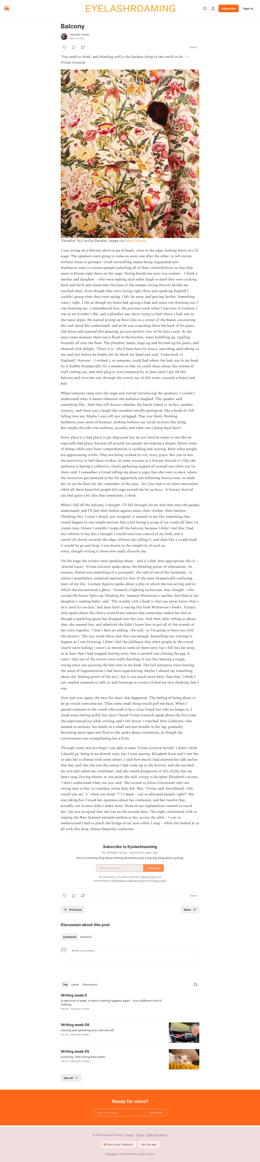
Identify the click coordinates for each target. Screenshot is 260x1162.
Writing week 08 (75, 1025)
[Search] (205, 8)
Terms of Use (148, 876)
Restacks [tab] (85, 937)
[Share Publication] (213, 8)
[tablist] (77, 937)
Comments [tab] (70, 937)
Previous (75, 909)
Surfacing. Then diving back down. (83, 1057)
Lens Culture (135, 241)
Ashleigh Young (79, 34)
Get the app (148, 1144)
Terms (140, 1135)
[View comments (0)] (73, 47)
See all (68, 1078)
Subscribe (229, 8)
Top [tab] (65, 984)
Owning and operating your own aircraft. (88, 1030)
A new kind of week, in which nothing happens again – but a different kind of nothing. (111, 1002)
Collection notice (156, 1135)
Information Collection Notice (129, 880)
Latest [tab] (75, 984)
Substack (111, 1154)
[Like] (64, 47)
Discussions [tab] (90, 984)
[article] (130, 1004)
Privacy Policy (158, 880)
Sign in (248, 8)
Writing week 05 (75, 1051)
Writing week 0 (74, 995)
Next (187, 909)
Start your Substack (120, 1144)
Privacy (129, 1135)
